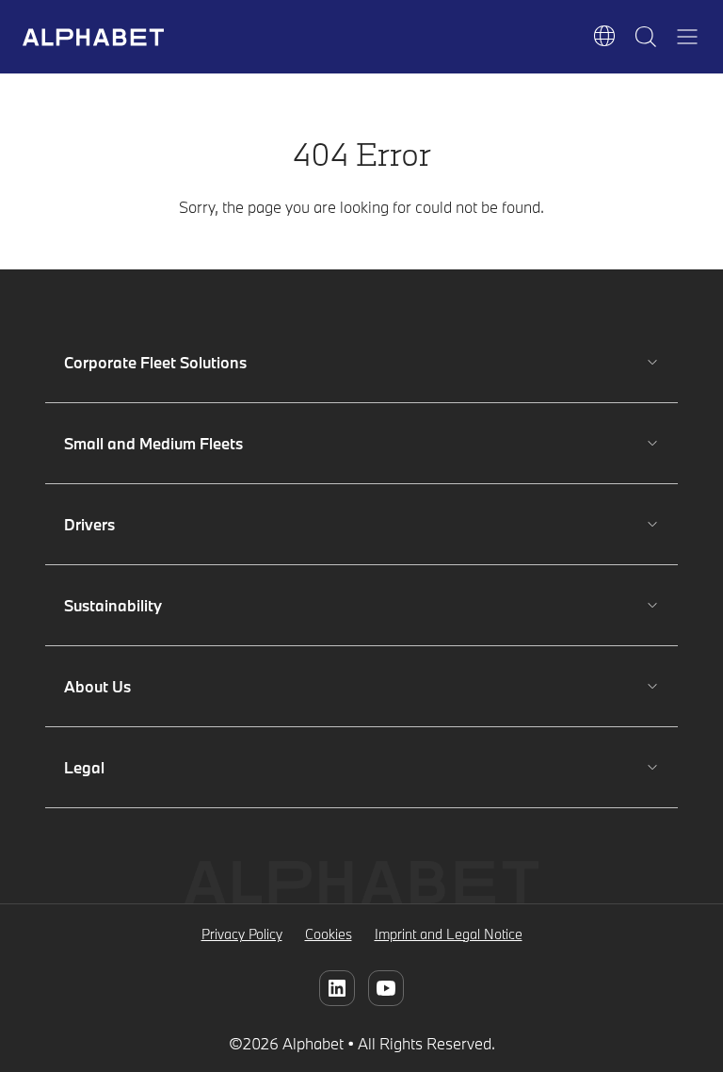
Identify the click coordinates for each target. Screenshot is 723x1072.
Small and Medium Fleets (153, 443)
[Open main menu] (687, 37)
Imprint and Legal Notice (448, 934)
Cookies (328, 934)
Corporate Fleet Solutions (155, 362)
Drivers (119, 524)
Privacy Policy (241, 934)
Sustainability (119, 605)
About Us (119, 686)
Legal (119, 767)
